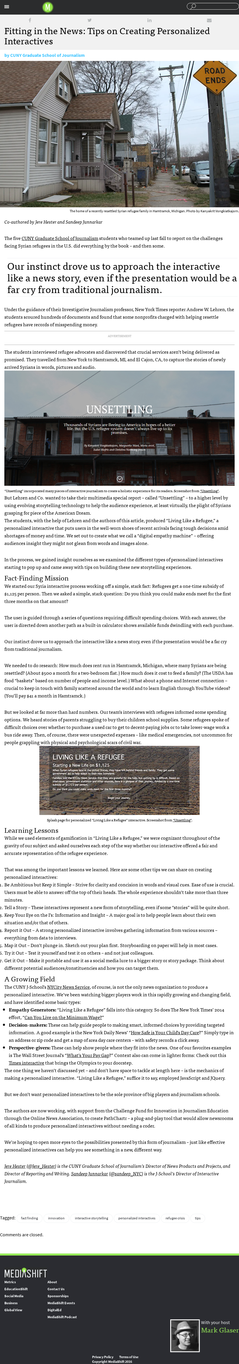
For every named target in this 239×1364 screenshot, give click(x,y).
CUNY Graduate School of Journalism (47, 55)
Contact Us (56, 1289)
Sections (6, 6)
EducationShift (16, 1289)
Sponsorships (58, 1296)
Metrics (10, 1282)
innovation (56, 1218)
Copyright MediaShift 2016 (112, 1361)
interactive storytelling (91, 1218)
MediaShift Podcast (62, 1317)
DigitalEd (54, 1310)
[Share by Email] (209, 20)
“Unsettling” (209, 491)
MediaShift (25, 1272)
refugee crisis (175, 1218)
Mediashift (48, 7)
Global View (13, 1310)
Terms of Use (128, 1357)
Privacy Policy (102, 1357)
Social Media (13, 1296)
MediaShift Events (61, 1303)
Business (10, 1303)
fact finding (29, 1218)
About (52, 1282)
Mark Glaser (220, 1329)
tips (198, 1218)
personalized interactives (136, 1218)
